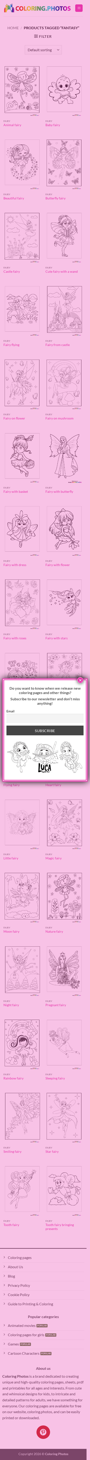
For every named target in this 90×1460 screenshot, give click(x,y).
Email (10, 711)
